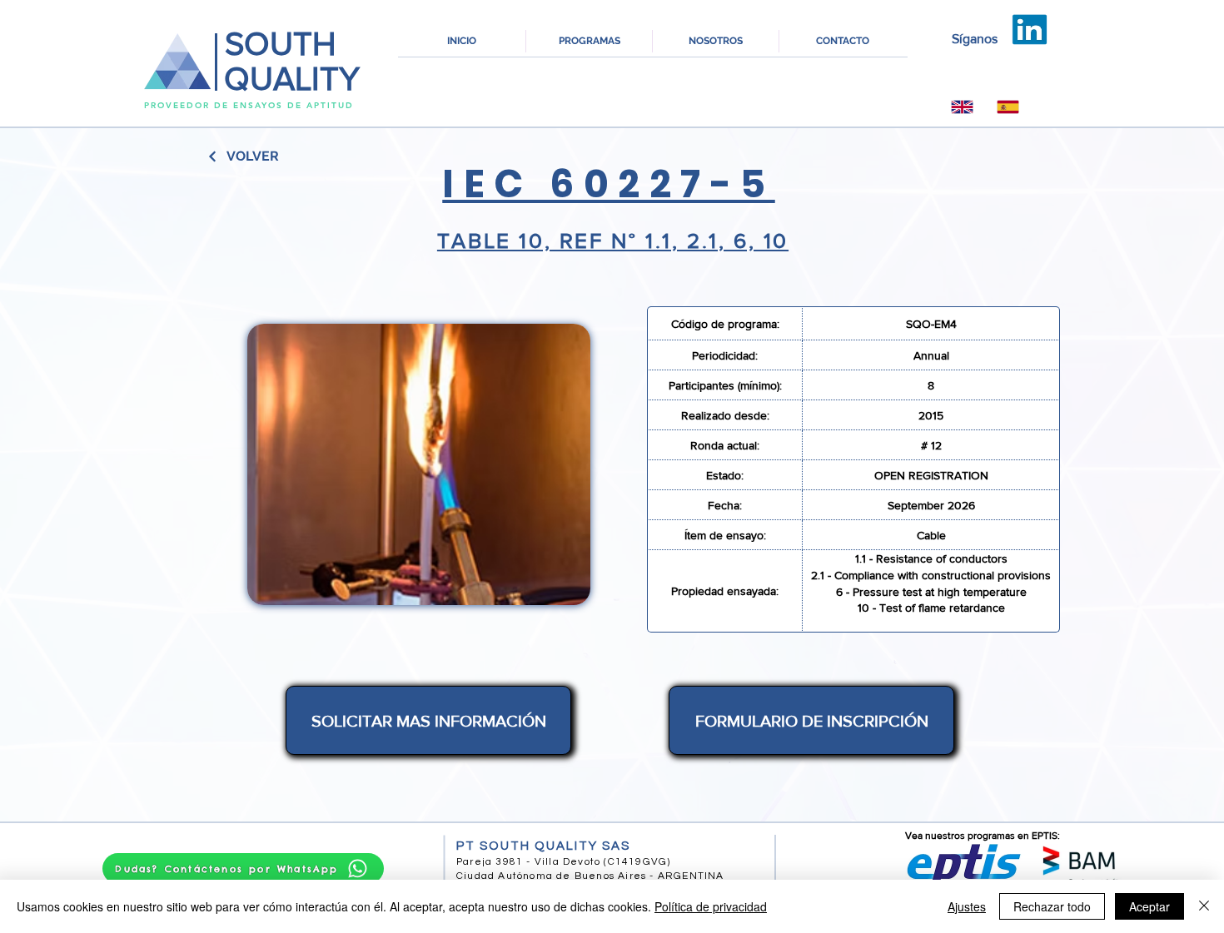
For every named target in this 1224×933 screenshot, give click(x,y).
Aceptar (1149, 906)
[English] (962, 106)
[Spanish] (1008, 106)
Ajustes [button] (967, 906)
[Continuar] (212, 156)
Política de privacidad (710, 906)
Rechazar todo (1052, 906)
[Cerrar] (1204, 906)
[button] (589, 41)
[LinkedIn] (1030, 30)
